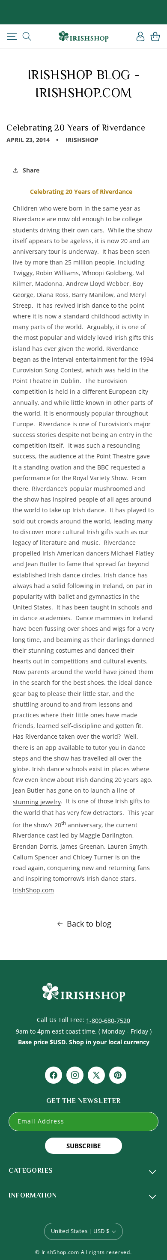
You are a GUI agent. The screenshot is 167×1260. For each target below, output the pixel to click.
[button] (11, 36)
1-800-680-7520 (108, 1020)
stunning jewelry (37, 802)
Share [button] (31, 170)
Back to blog (89, 923)
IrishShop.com (33, 890)
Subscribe (83, 1145)
